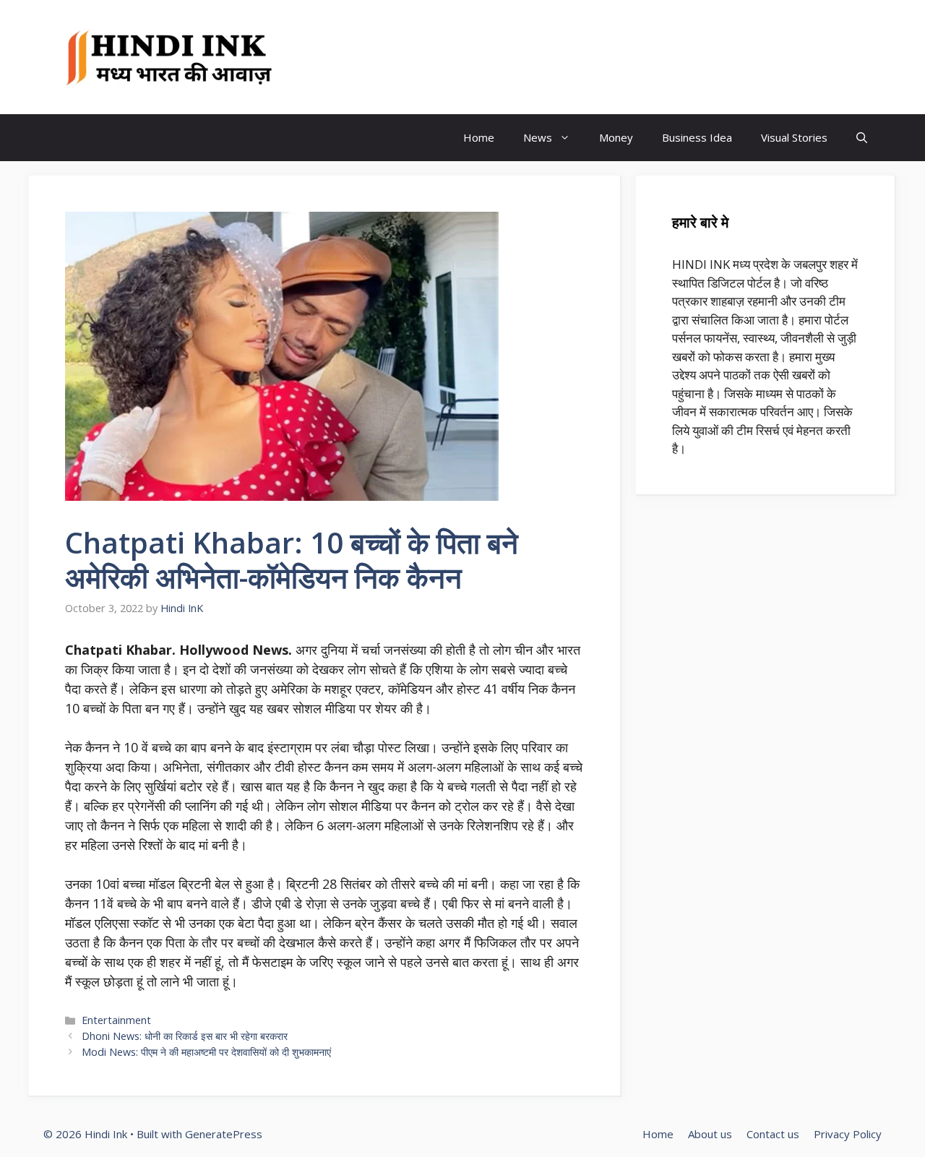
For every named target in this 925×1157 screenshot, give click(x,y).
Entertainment (116, 1020)
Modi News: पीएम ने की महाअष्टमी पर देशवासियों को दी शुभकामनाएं (206, 1052)
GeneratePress (223, 1134)
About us (710, 1134)
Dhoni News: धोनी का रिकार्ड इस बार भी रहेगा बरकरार (185, 1036)
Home (478, 137)
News (537, 137)
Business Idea (697, 137)
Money (616, 137)
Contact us (773, 1134)
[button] (862, 137)
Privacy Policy (848, 1134)
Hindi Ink (343, 57)
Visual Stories (794, 137)
